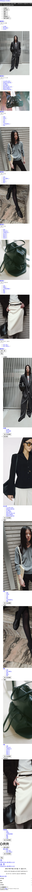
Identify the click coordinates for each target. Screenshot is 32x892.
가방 (4, 744)
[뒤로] (1, 23)
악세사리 (5, 829)
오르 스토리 (5, 849)
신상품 (4, 428)
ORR (6, 888)
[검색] (2, 353)
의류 (4, 591)
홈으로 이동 (3, 876)
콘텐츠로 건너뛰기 (5, 0)
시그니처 (5, 506)
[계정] (1, 864)
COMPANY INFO (4, 889)
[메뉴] (3, 350)
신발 (4, 668)
